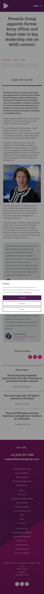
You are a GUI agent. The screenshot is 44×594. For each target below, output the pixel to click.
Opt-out (22, 309)
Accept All (22, 297)
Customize (22, 303)
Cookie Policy (27, 292)
